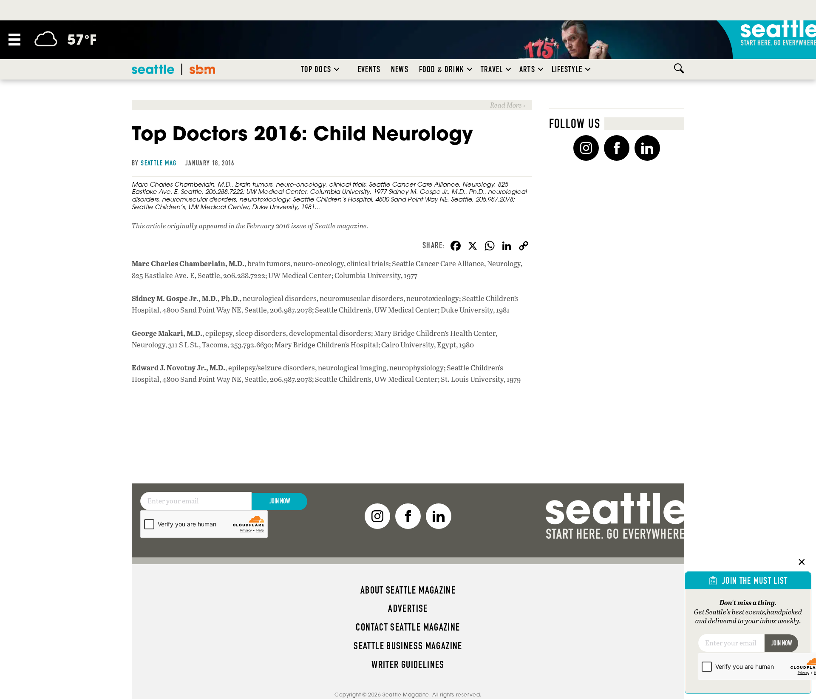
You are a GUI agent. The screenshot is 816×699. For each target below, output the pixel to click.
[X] (472, 246)
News (399, 69)
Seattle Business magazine (408, 646)
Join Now (279, 501)
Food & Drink (441, 69)
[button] (336, 69)
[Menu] (14, 39)
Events (369, 69)
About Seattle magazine (408, 590)
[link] (332, 105)
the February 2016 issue (271, 225)
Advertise (408, 608)
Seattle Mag (158, 163)
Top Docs (316, 69)
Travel (492, 69)
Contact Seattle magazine (408, 627)
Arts (527, 69)
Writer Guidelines (408, 665)
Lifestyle (567, 69)
